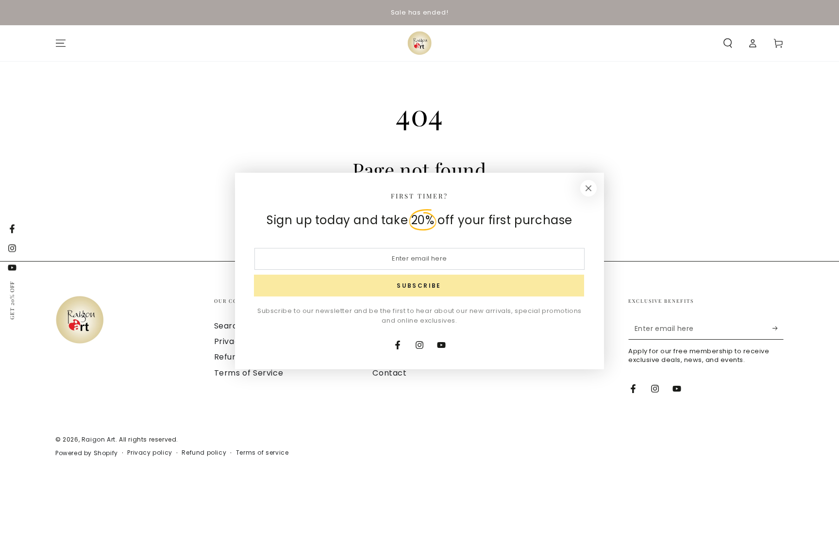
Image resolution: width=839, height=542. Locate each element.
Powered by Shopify (86, 453)
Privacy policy (149, 453)
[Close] (588, 188)
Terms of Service (249, 372)
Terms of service (262, 453)
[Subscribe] (778, 328)
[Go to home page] (419, 43)
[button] (727, 43)
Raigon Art (99, 439)
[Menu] (60, 43)
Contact (389, 372)
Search (228, 325)
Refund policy (204, 453)
